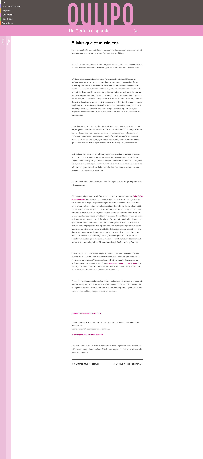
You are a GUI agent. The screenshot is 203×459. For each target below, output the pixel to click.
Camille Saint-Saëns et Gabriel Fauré (86, 313)
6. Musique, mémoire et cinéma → (128, 364)
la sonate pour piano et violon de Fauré (122, 263)
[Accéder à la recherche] (136, 31)
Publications (8, 14)
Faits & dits (7, 19)
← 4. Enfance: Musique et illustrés (86, 364)
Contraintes (7, 23)
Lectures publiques (11, 6)
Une (3, 2)
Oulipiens (6, 10)
